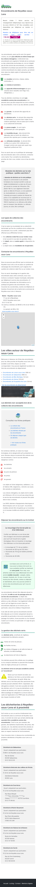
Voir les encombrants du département (14, 385)
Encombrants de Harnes (10, 379)
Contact (18, 883)
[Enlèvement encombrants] (6, 6)
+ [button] (3, 315)
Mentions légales (27, 883)
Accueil (5, 883)
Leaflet (32, 345)
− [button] (3, 317)
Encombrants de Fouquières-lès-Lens (14, 381)
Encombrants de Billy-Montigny (13, 377)
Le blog (11, 883)
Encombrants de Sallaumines (12, 375)
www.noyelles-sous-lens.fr (10, 311)
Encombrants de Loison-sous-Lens (14, 372)
